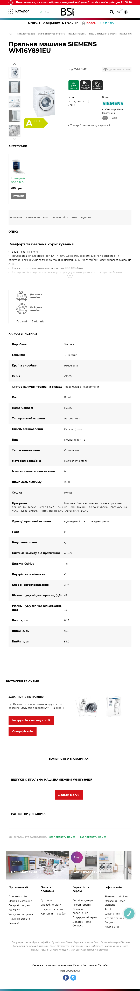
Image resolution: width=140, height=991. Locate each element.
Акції (108, 909)
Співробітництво (19, 905)
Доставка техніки (36, 296)
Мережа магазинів (20, 901)
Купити (18, 195)
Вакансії (14, 923)
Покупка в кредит (52, 909)
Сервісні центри (83, 900)
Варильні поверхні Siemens (115, 942)
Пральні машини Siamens (45, 949)
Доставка (46, 900)
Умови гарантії (82, 904)
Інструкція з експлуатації (31, 720)
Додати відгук (68, 794)
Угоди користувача (21, 914)
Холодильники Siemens (95, 949)
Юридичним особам (53, 913)
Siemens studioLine (116, 896)
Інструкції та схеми (64, 217)
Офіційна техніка (36, 309)
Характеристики (37, 217)
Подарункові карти (85, 917)
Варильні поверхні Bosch (87, 942)
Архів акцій (112, 926)
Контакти (14, 909)
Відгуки (86, 217)
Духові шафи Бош (42, 942)
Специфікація (22, 731)
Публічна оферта (19, 918)
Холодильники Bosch (70, 949)
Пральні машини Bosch (115, 946)
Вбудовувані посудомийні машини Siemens (80, 946)
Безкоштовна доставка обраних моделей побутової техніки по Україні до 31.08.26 (74, 2)
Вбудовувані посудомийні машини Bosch (34, 946)
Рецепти (110, 922)
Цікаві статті (112, 913)
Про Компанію (18, 896)
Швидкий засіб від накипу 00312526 (18, 180)
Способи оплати (51, 904)
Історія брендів (114, 918)
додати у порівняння (119, 69)
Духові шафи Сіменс (62, 942)
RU (41, 11)
